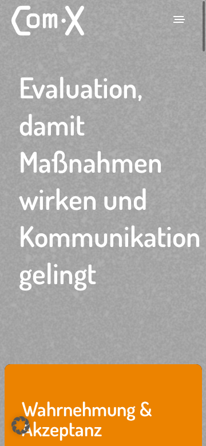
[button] (20, 425)
